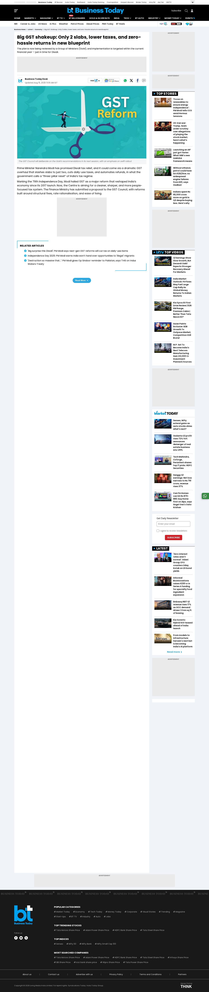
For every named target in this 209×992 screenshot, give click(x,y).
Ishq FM (152, 2)
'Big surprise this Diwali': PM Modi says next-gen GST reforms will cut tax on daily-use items (78, 251)
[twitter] (26, 938)
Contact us (53, 974)
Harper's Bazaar (127, 2)
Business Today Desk (36, 79)
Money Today (171, 18)
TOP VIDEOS (173, 252)
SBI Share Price (63, 962)
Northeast (81, 2)
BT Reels (120, 23)
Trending (165, 911)
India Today (70, 2)
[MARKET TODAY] (166, 413)
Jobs (108, 916)
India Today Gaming (96, 2)
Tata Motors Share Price (68, 930)
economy (38, 29)
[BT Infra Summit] (163, 24)
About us (27, 974)
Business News (20, 29)
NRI (15, 23)
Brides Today (141, 2)
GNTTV (168, 2)
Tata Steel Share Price (153, 930)
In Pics (53, 23)
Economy (80, 911)
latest (30, 29)
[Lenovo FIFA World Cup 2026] (176, 24)
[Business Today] (95, 11)
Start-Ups (61, 916)
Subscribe (176, 10)
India (116, 18)
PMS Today (107, 23)
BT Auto (139, 18)
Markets (29, 18)
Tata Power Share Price (136, 962)
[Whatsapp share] (125, 80)
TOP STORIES (166, 94)
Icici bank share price (86, 962)
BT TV (60, 18)
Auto (98, 916)
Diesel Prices (92, 23)
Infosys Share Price (179, 957)
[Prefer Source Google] (95, 80)
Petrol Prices (77, 23)
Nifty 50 (72, 943)
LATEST (162, 548)
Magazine (45, 18)
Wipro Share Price (111, 962)
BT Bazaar (59, 2)
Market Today (63, 911)
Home (17, 18)
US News (42, 23)
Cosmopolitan (112, 2)
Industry (153, 18)
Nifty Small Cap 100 (106, 943)
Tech (126, 18)
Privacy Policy (116, 974)
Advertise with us (84, 974)
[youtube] (21, 938)
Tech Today (96, 911)
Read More (80, 280)
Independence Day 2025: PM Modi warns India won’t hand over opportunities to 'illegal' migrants (81, 255)
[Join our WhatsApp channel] (205, 498)
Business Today (45, 2)
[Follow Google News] (112, 80)
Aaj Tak (161, 2)
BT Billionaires (77, 18)
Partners (182, 974)
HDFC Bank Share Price (126, 930)
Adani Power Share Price (97, 930)
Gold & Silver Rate (99, 18)
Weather (63, 23)
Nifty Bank (87, 943)
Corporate (132, 911)
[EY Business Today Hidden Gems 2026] (189, 24)
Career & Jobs (27, 23)
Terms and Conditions (150, 974)
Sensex (59, 943)
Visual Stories (149, 911)
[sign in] (192, 10)
